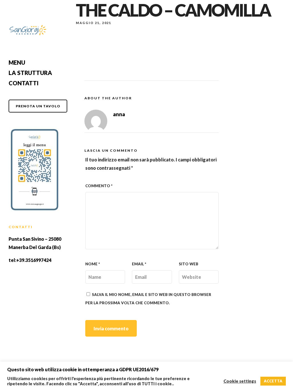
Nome (92, 264)
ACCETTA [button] (273, 381)
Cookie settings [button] (239, 381)
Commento (98, 185)
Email (139, 264)
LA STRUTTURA (30, 72)
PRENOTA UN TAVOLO (38, 106)
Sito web (188, 264)
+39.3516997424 (33, 260)
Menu (17, 62)
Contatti (24, 83)
